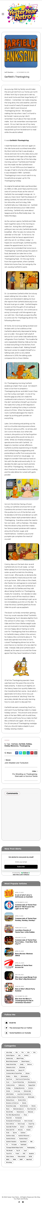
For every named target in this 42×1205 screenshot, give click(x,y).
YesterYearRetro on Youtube (20, 1033)
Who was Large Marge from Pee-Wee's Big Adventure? (26, 978)
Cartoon (14, 744)
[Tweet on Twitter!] (20, 752)
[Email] (35, 752)
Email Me (12, 1023)
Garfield (22, 744)
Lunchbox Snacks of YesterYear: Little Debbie (25, 931)
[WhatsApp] (24, 752)
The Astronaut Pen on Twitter (20, 1028)
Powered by (16, 872)
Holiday (29, 744)
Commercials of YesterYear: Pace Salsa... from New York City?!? (26, 942)
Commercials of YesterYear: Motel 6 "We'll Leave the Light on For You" (26, 907)
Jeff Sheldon (8, 72)
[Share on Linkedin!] (28, 752)
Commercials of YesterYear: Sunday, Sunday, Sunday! (26, 919)
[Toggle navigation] (2, 14)
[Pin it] (32, 752)
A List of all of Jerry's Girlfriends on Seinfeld (23, 896)
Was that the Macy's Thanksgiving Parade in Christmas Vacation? (24, 1000)
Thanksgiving (24, 746)
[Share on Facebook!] (16, 752)
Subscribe (21, 867)
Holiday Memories (11, 746)
